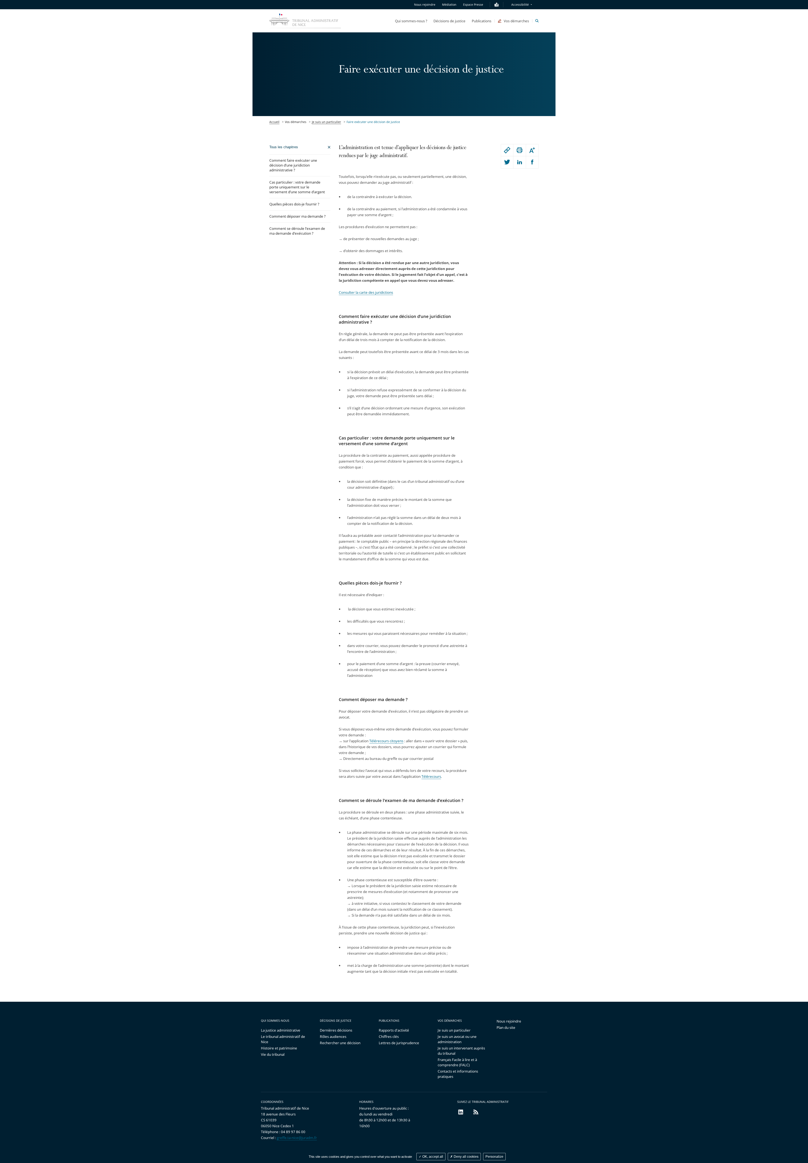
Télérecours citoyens (386, 740)
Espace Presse (473, 5)
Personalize (494, 1156)
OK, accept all (432, 1156)
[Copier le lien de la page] (507, 150)
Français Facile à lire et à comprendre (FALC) (457, 1062)
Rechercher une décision (340, 1042)
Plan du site (506, 1027)
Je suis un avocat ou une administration (457, 1039)
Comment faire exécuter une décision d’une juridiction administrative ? (293, 165)
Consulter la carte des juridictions (366, 292)
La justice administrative (280, 1030)
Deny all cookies (465, 1156)
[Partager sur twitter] (507, 162)
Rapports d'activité (394, 1030)
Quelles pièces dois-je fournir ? (294, 204)
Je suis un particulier (326, 122)
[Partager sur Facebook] (532, 162)
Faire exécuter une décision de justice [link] (373, 122)
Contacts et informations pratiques (458, 1074)
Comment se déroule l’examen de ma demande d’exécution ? (297, 231)
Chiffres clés (389, 1036)
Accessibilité (520, 5)
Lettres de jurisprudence (399, 1042)
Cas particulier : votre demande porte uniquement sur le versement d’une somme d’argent (297, 187)
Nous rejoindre (424, 5)
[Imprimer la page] (519, 150)
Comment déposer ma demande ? (297, 216)
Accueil (274, 122)
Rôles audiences (333, 1036)
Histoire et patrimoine (279, 1048)
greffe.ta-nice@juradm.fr (297, 1137)
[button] (411, 20)
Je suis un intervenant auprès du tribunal (461, 1051)
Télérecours (431, 776)
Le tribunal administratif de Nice (283, 1039)
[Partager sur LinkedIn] (519, 162)
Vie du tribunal (272, 1054)
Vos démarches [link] (295, 122)
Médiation (449, 5)
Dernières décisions (336, 1030)
